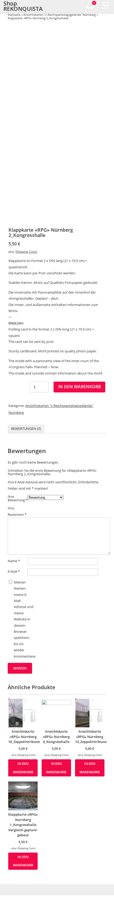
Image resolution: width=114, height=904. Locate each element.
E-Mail (14, 571)
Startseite (14, 15)
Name (14, 560)
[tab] (26, 429)
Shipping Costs (26, 251)
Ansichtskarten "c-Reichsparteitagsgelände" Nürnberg (59, 15)
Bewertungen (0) (26, 428)
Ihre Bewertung (17, 498)
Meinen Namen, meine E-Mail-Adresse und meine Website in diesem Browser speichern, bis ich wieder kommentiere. (23, 619)
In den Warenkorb (79, 387)
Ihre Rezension (17, 511)
